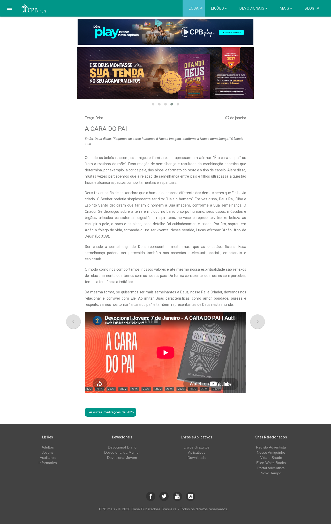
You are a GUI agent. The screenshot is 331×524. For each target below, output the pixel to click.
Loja (195, 8)
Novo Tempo (271, 473)
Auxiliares (48, 457)
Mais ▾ (286, 8)
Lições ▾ (219, 8)
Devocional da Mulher (122, 452)
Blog (312, 8)
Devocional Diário (122, 447)
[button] (9, 8)
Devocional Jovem (122, 457)
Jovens (48, 452)
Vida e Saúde (271, 457)
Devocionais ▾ (253, 8)
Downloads (196, 457)
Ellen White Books (271, 463)
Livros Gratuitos (196, 447)
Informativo (48, 463)
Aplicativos (196, 452)
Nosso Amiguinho (271, 452)
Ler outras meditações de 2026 (110, 412)
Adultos (48, 447)
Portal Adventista (271, 468)
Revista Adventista (271, 447)
